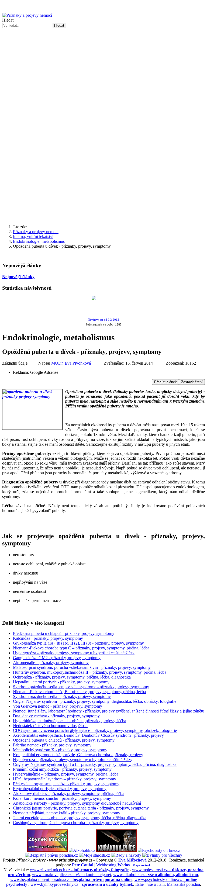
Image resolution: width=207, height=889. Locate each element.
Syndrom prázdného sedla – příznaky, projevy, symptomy (62, 696)
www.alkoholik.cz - (155, 874)
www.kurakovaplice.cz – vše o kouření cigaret (71, 874)
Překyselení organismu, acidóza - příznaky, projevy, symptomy (66, 783)
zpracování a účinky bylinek (107, 884)
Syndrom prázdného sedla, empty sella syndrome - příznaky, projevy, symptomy (81, 686)
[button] (103, 124)
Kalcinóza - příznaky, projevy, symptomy (48, 638)
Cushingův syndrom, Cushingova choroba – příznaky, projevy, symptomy (76, 822)
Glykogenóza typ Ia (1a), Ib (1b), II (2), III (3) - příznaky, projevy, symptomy (78, 643)
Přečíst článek (165, 382)
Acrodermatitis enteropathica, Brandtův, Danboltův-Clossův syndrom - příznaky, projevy (88, 735)
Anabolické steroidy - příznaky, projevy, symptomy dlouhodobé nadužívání (77, 803)
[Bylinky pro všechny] (162, 855)
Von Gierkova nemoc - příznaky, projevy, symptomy (57, 706)
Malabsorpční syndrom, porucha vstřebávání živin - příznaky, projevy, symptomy (82, 667)
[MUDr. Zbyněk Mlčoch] (47, 850)
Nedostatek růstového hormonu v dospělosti (50, 725)
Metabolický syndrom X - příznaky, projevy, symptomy (60, 750)
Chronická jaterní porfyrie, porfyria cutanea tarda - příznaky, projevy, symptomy (81, 808)
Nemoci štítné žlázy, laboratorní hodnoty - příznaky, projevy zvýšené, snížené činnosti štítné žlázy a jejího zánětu (108, 711)
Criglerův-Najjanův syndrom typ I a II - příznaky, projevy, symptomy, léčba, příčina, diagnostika (95, 764)
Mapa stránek (142, 865)
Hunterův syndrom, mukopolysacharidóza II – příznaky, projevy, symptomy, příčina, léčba (89, 672)
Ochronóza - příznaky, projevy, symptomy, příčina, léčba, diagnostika (72, 677)
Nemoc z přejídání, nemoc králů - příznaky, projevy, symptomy (66, 813)
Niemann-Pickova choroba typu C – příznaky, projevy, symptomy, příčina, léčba (81, 648)
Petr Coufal (82, 865)
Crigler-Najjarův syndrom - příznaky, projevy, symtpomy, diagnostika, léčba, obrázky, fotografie (94, 701)
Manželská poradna (183, 884)
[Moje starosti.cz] (94, 855)
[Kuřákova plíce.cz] (116, 850)
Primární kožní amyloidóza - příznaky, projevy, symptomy (62, 769)
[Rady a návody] (126, 855)
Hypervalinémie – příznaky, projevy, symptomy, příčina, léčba (65, 774)
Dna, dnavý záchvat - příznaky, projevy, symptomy (56, 716)
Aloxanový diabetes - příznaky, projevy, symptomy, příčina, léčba (68, 793)
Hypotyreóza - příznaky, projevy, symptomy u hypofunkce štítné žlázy (72, 759)
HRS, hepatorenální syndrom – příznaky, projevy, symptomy (64, 779)
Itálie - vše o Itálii (150, 884)
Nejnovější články (18, 276)
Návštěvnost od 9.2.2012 (103, 319)
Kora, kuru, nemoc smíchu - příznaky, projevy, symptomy (62, 798)
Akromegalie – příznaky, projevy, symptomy (51, 662)
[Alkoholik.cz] (82, 850)
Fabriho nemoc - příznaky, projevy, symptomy (52, 745)
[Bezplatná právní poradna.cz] (51, 855)
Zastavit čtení (192, 382)
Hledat (7, 20)
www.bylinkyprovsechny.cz (54, 884)
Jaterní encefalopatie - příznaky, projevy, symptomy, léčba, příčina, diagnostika (79, 817)
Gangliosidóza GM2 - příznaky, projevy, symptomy (57, 657)
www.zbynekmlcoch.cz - (79, 869)
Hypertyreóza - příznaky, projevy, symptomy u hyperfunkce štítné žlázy (73, 653)
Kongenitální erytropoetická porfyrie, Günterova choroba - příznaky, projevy (78, 754)
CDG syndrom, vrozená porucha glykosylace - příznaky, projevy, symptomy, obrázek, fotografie (95, 730)
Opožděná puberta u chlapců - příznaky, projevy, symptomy (64, 740)
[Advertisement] (103, 178)
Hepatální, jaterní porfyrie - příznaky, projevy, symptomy (61, 682)
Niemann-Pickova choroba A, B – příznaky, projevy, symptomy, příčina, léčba (79, 691)
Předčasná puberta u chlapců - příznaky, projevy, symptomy (63, 633)
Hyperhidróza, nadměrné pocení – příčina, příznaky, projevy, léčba (69, 720)
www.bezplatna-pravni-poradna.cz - (71, 879)
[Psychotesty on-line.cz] (159, 850)
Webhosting (113, 865)
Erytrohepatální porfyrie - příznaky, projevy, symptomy (59, 788)
